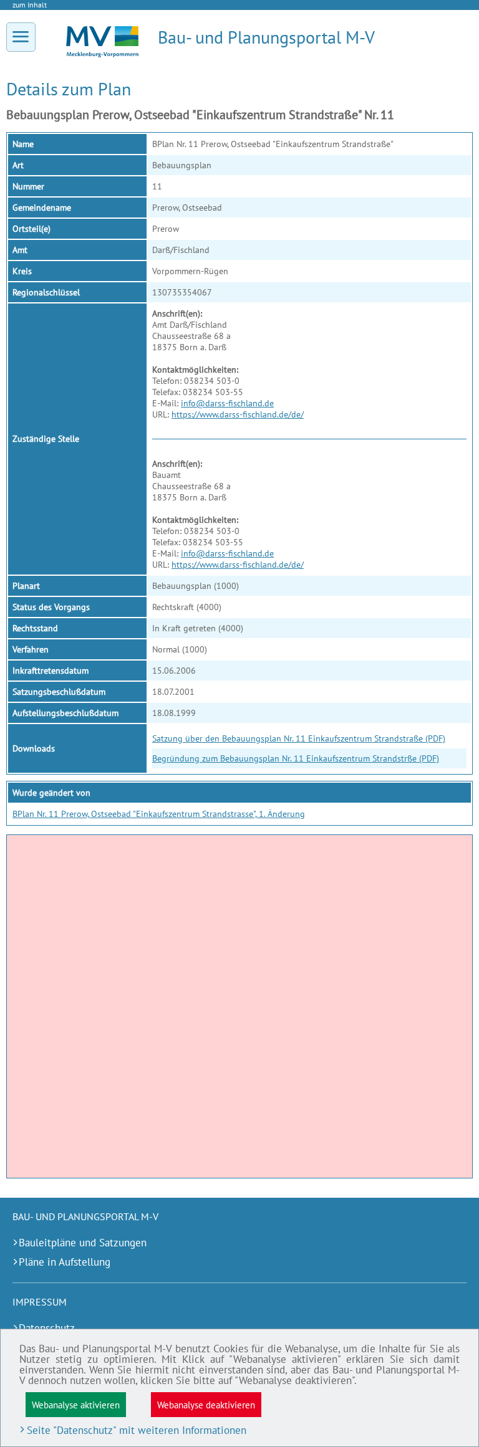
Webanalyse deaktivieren (206, 1404)
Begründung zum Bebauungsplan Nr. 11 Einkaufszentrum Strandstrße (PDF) (295, 758)
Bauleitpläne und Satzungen (83, 1242)
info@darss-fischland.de (227, 403)
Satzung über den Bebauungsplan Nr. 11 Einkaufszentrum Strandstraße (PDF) (298, 738)
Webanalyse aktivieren (76, 1404)
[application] (239, 1006)
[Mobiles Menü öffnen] (21, 37)
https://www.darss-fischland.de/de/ (238, 414)
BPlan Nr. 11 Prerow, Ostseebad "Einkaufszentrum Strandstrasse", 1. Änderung (158, 813)
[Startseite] (102, 54)
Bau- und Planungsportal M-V (266, 37)
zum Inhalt (29, 4)
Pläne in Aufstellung (64, 1262)
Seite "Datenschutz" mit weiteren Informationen (136, 1430)
